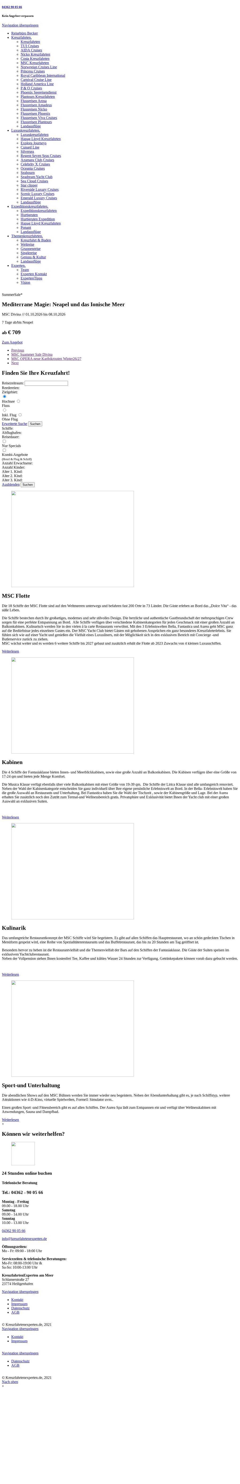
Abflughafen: (12, 433)
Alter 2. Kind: (12, 476)
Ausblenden (11, 484)
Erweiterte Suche (14, 424)
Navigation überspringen (20, 25)
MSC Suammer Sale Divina (31, 354)
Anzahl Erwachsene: (17, 463)
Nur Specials (11, 446)
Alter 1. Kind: (12, 472)
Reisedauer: (10, 437)
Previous (17, 350)
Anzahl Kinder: (13, 467)
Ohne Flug (10, 419)
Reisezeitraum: (13, 383)
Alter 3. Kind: (12, 480)
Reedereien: (10, 388)
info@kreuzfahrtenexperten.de (24, 1239)
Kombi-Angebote (17, 457)
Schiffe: (7, 428)
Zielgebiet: (10, 392)
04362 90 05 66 (13, 1231)
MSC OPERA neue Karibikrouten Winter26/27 (46, 359)
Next (15, 363)
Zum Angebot (12, 342)
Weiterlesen (10, 651)
